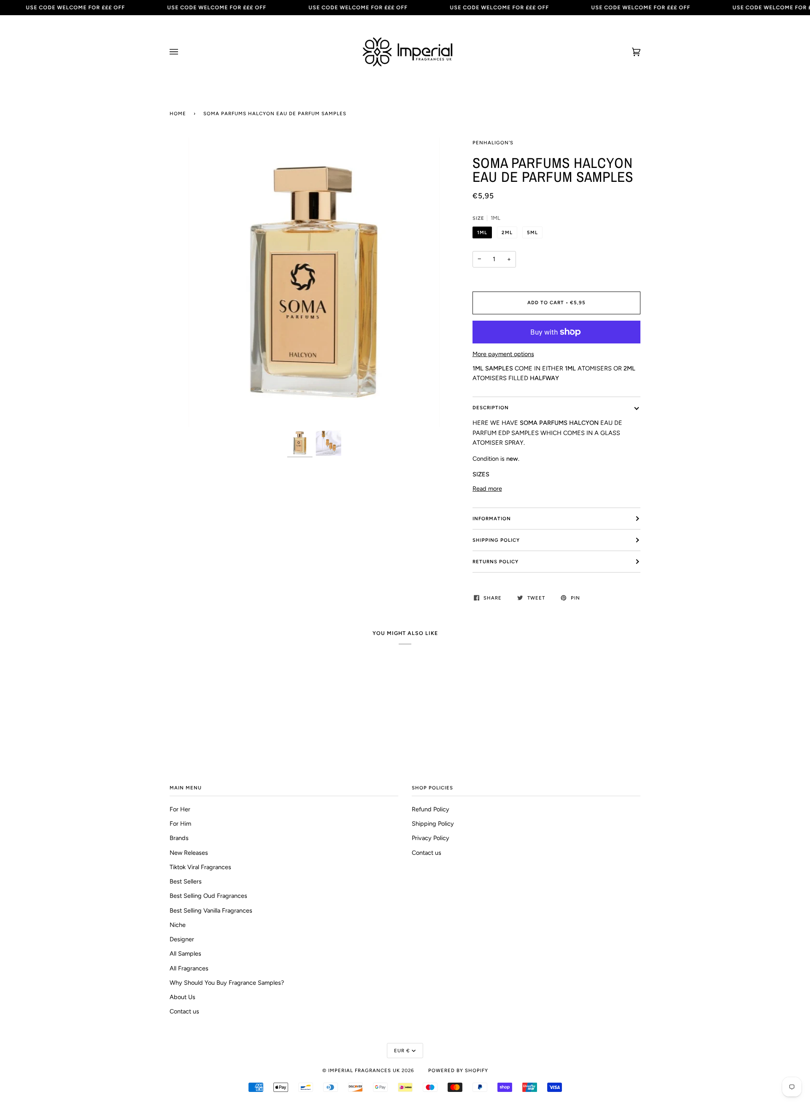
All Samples (185, 953)
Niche (178, 925)
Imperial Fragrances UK (364, 1070)
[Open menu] (182, 52)
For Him (180, 823)
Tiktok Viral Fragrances (200, 867)
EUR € (402, 1051)
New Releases (189, 852)
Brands (179, 838)
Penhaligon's (492, 143)
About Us (182, 997)
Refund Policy (430, 809)
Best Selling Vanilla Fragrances (211, 910)
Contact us (184, 1011)
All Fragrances (189, 968)
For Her (180, 809)
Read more (487, 488)
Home (178, 113)
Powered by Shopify (458, 1070)
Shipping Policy (496, 540)
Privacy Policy (430, 838)
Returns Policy (495, 562)
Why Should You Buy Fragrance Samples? (227, 982)
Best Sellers (186, 881)
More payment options (503, 354)
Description (490, 408)
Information (491, 518)
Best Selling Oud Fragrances (208, 896)
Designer (182, 939)
